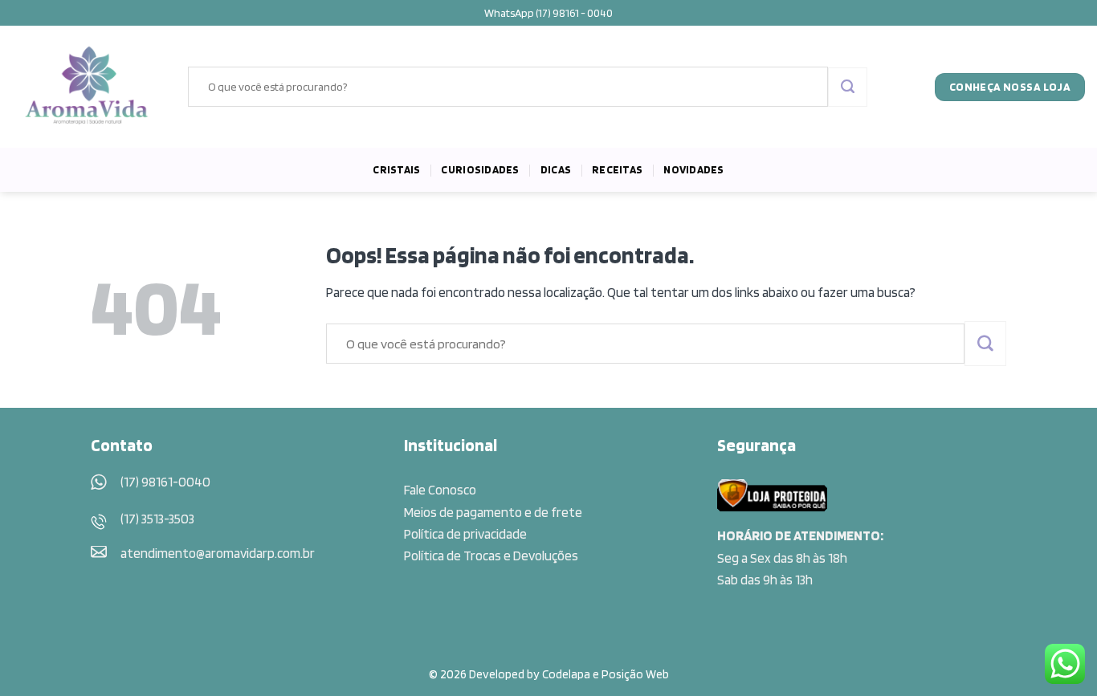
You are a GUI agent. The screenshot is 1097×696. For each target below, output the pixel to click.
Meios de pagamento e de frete (493, 512)
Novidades (693, 169)
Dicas (555, 169)
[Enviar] (847, 87)
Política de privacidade (465, 534)
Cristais (396, 169)
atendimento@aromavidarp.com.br (217, 553)
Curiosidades (480, 169)
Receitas (617, 169)
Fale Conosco (440, 490)
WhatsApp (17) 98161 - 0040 (548, 12)
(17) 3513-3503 (157, 519)
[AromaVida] (88, 87)
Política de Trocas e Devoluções (491, 555)
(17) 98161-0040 (165, 482)
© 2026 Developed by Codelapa (509, 674)
